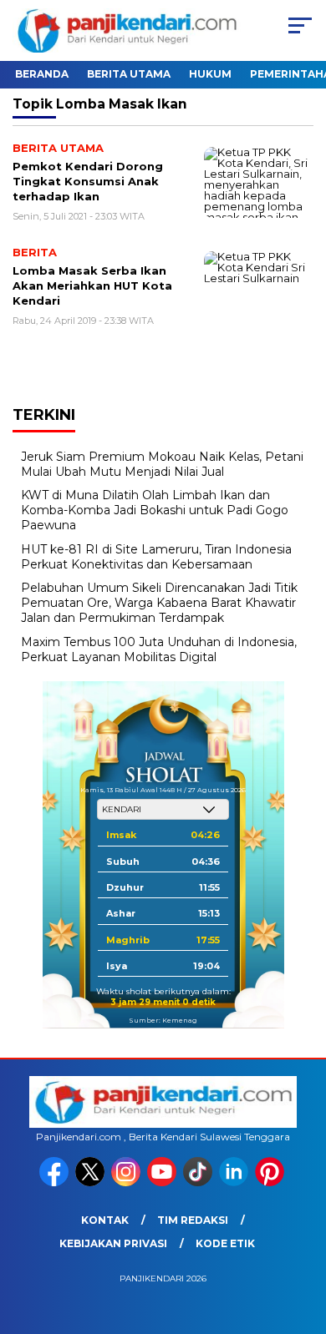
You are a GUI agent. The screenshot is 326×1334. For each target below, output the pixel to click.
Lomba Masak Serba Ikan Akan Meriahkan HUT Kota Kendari (92, 285)
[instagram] (127, 1182)
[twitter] (91, 1182)
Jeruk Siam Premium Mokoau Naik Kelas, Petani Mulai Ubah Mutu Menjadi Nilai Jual (162, 464)
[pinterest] (271, 1182)
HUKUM (210, 74)
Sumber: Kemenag (163, 1020)
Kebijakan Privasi (113, 1243)
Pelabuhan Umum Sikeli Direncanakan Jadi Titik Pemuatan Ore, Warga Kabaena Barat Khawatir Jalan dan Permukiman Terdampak (159, 602)
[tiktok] (199, 1182)
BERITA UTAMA (129, 74)
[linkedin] (235, 1182)
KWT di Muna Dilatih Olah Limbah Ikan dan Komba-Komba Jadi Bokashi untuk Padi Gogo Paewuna (154, 510)
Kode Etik (225, 1243)
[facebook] (55, 1182)
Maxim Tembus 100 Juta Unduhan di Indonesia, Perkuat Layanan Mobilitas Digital (159, 649)
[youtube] (163, 1182)
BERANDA (42, 74)
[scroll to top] (302, 1237)
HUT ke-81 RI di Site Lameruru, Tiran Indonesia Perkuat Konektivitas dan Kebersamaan (156, 557)
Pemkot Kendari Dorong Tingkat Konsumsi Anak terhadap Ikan (88, 180)
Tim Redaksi (192, 1220)
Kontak (105, 1220)
